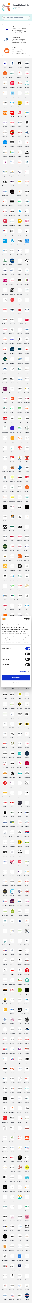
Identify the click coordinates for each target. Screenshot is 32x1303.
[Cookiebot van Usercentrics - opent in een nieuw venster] (23, 619)
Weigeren (16, 682)
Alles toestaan (16, 677)
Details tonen (23, 671)
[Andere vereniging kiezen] (3, 10)
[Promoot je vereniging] (9, 10)
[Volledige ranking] (9, 4)
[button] (16, 29)
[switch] (27, 654)
